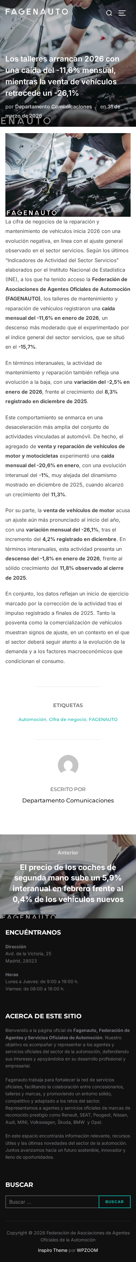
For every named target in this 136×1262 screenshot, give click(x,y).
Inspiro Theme (52, 1250)
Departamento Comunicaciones (53, 106)
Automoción (32, 719)
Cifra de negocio (67, 719)
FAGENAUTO (103, 719)
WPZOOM (87, 1250)
